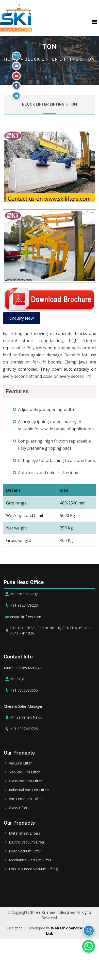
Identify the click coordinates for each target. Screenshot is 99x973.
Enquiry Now (21, 318)
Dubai (88, 884)
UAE (74, 884)
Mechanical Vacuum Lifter (30, 860)
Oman (34, 891)
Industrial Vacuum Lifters (29, 790)
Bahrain (58, 884)
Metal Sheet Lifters (24, 833)
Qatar (18, 891)
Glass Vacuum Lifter (25, 781)
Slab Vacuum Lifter (24, 772)
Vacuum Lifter (20, 763)
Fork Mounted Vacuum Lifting (33, 869)
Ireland (72, 891)
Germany (52, 891)
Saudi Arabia (17, 884)
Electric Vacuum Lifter (26, 842)
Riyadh (40, 884)
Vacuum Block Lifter (25, 799)
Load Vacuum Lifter (25, 851)
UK (86, 891)
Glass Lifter (18, 808)
